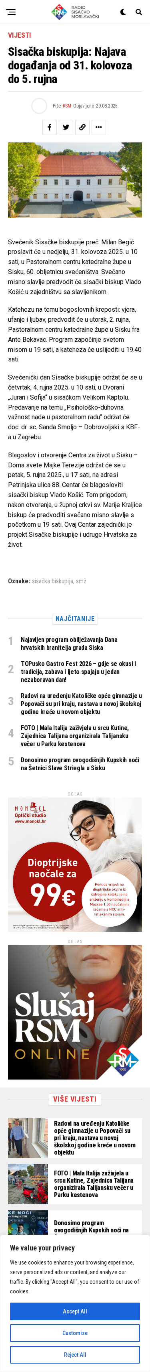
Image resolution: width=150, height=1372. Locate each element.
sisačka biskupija (52, 581)
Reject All (75, 1355)
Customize (75, 1333)
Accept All (75, 1311)
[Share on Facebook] (49, 127)
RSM (67, 106)
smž (81, 581)
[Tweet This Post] (66, 127)
